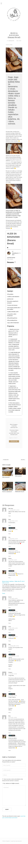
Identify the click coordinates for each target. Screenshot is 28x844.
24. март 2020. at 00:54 (12, 598)
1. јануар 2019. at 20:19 (13, 538)
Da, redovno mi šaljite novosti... (11, 783)
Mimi (20, 253)
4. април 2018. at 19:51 (12, 529)
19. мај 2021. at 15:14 (12, 673)
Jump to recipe (9, 44)
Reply (9, 515)
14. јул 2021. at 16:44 (12, 572)
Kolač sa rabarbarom (7, 491)
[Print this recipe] (7, 247)
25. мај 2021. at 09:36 (12, 695)
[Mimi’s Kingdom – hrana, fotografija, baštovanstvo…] (14, 14)
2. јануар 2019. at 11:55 (13, 550)
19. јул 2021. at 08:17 (12, 737)
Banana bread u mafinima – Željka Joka (11, 581)
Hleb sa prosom (6, 477)
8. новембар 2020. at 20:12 (13, 645)
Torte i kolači (18, 40)
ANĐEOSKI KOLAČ (19, 491)
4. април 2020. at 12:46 (12, 628)
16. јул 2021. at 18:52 (12, 717)
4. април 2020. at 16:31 (12, 636)
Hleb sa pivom (18, 476)
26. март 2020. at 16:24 (12, 611)
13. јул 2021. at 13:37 (12, 559)
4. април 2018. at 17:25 (12, 520)
